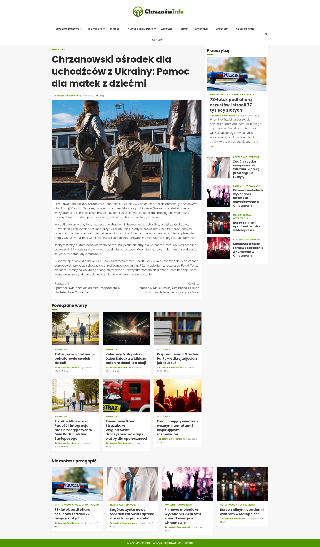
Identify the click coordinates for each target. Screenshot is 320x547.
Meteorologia (242, 215)
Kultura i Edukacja (140, 29)
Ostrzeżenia (240, 218)
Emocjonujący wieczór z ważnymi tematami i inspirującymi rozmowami (177, 395)
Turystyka (200, 29)
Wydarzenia (253, 186)
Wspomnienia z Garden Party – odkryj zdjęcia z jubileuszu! (177, 328)
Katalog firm (245, 29)
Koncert (238, 186)
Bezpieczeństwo (67, 29)
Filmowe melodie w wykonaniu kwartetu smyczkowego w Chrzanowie (218, 196)
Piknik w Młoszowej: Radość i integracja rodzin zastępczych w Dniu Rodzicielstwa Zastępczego (75, 395)
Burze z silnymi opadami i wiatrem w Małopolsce (218, 222)
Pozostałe (58, 49)
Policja (250, 95)
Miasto (115, 29)
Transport (94, 29)
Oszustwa (237, 95)
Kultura (238, 240)
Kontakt (158, 39)
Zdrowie (167, 29)
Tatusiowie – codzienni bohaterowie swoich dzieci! (75, 328)
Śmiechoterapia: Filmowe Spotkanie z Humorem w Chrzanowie (218, 247)
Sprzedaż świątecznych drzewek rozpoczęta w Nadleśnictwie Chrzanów (87, 288)
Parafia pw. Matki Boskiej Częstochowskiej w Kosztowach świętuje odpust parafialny (168, 288)
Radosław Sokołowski (66, 95)
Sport (185, 29)
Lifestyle (222, 29)
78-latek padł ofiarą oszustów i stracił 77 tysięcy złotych (236, 74)
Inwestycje (240, 157)
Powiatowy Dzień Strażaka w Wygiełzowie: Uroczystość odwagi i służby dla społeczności (126, 395)
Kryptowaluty (219, 95)
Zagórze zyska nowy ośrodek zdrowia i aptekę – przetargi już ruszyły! (218, 167)
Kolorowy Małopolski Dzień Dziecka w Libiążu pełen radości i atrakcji (126, 328)
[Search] (266, 34)
